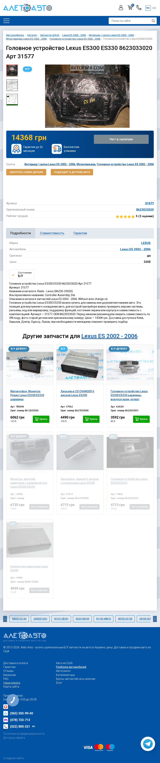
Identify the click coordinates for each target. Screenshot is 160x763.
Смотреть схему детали (26, 172)
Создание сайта (13, 758)
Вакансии (9, 674)
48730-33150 (125, 618)
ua (154, 7)
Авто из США (64, 663)
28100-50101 (146, 618)
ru (148, 7)
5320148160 (82, 618)
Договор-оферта (14, 737)
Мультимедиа (85, 164)
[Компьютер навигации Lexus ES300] (29, 540)
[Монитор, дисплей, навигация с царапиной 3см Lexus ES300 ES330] (29, 452)
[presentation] (24, 96)
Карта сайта (11, 686)
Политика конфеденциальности (23, 733)
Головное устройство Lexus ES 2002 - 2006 (125, 164)
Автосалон (63, 670)
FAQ (5, 678)
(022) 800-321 (22, 726)
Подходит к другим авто (72, 172)
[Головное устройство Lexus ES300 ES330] (130, 452)
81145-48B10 (103, 618)
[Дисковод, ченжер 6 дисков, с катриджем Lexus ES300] (80, 452)
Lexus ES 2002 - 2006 (135, 249)
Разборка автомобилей (71, 667)
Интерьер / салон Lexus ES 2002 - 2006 (49, 164)
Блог (59, 682)
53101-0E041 (61, 618)
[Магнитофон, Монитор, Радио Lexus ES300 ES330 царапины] (29, 364)
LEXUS (146, 243)
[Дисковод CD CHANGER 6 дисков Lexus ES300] (80, 364)
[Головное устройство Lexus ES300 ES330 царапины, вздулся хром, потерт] (130, 364)
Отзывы (8, 670)
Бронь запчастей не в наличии (75, 678)
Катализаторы (65, 674)
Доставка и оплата (15, 663)
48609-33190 (19, 618)
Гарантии (9, 667)
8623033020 (145, 209)
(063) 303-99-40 (21, 713)
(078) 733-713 (20, 720)
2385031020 (40, 618)
